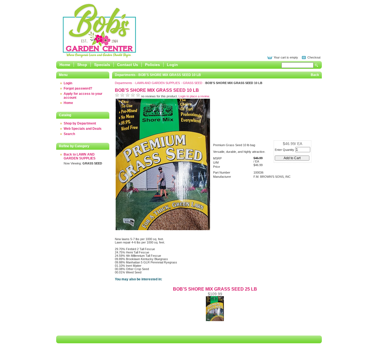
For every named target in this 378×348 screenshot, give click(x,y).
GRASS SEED (193, 83)
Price (216, 166)
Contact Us (127, 64)
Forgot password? (78, 88)
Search (316, 65)
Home (64, 64)
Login (172, 64)
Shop (82, 64)
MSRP (217, 158)
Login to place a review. (194, 96)
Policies (152, 64)
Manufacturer (222, 176)
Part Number (221, 172)
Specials (102, 64)
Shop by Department (80, 123)
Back (315, 75)
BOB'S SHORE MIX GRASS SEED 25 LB (215, 289)
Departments (124, 83)
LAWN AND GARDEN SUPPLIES (158, 83)
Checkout (313, 57)
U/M (216, 162)
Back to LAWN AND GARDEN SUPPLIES (79, 156)
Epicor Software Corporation (99, 30)
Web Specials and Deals (83, 129)
